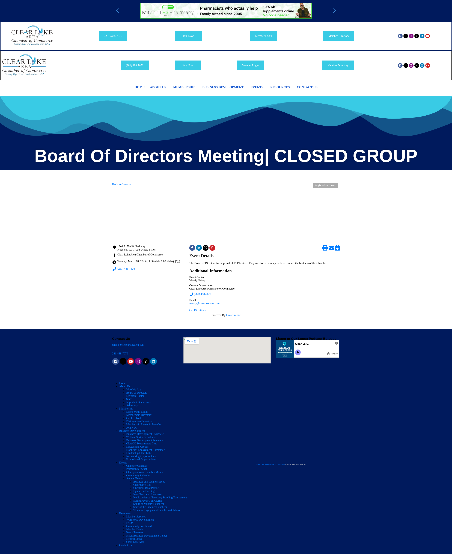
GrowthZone (233, 315)
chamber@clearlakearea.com (128, 344)
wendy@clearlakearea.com (204, 303)
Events (257, 87)
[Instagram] (411, 36)
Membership (184, 87)
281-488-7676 (120, 353)
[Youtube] (427, 36)
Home (140, 87)
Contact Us (307, 87)
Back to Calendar (122, 184)
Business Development (222, 87)
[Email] (331, 248)
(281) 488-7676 (126, 268)
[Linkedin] (422, 36)
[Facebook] (400, 36)
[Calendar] (337, 248)
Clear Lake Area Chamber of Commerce (271, 464)
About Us (158, 87)
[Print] (325, 248)
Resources (280, 87)
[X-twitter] (405, 36)
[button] (226, 11)
